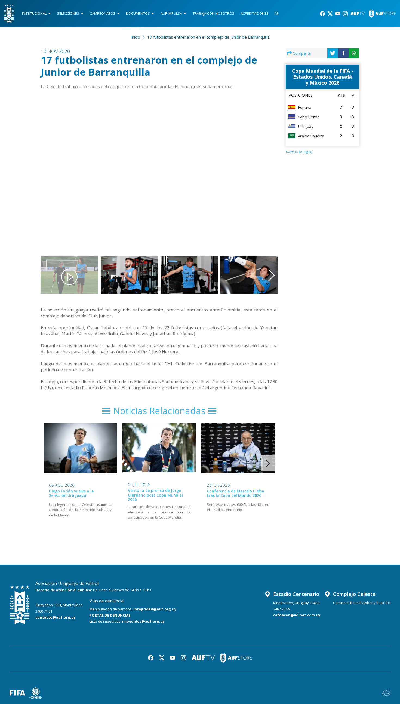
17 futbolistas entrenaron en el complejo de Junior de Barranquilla (208, 37)
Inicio (135, 37)
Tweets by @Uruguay (299, 152)
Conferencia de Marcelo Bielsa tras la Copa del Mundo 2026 (235, 493)
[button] (261, 168)
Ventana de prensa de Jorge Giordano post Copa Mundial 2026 (155, 495)
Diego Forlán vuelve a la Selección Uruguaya (71, 493)
